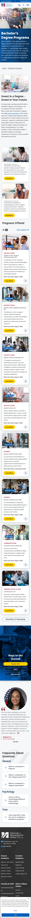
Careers (17, 896)
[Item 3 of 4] (16, 741)
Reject (15, 910)
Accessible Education (7, 893)
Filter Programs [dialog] (22, 230)
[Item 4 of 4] (17, 741)
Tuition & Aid (4, 865)
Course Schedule (19, 868)
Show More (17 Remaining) (15, 619)
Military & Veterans (6, 873)
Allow (15, 915)
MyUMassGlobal (19, 862)
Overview (17, 890)
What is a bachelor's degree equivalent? (16, 784)
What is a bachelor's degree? (16, 767)
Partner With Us (25, 1)
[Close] (28, 898)
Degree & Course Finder (7, 862)
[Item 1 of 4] (13, 741)
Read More (9, 178)
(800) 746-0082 (15, 674)
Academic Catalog (5, 871)
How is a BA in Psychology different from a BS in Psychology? (17, 800)
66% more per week (12, 113)
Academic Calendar (6, 868)
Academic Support (21, 873)
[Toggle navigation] (27, 5)
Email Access (19, 871)
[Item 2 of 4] (14, 741)
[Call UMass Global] (20, 5)
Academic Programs (15, 68)
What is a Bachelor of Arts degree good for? (17, 776)
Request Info (15, 664)
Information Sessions (6, 876)
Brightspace (18, 865)
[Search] (23, 5)
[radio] (3, 230)
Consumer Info (19, 893)
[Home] (7, 5)
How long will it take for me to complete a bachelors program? (17, 817)
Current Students (6, 1)
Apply (15, 669)
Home (4, 68)
